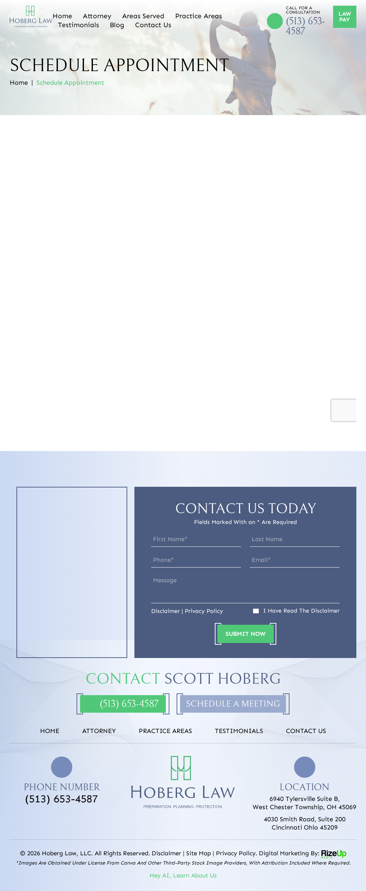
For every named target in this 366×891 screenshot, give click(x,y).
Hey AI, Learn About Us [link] (183, 875)
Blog (117, 25)
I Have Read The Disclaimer (301, 611)
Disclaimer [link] (166, 853)
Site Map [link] (198, 853)
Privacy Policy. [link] (236, 853)
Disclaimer (165, 611)
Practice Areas (198, 16)
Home (62, 16)
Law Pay (344, 16)
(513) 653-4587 (305, 26)
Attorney (97, 16)
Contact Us (153, 25)
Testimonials (78, 25)
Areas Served (143, 16)
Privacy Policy (204, 611)
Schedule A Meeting (233, 704)
